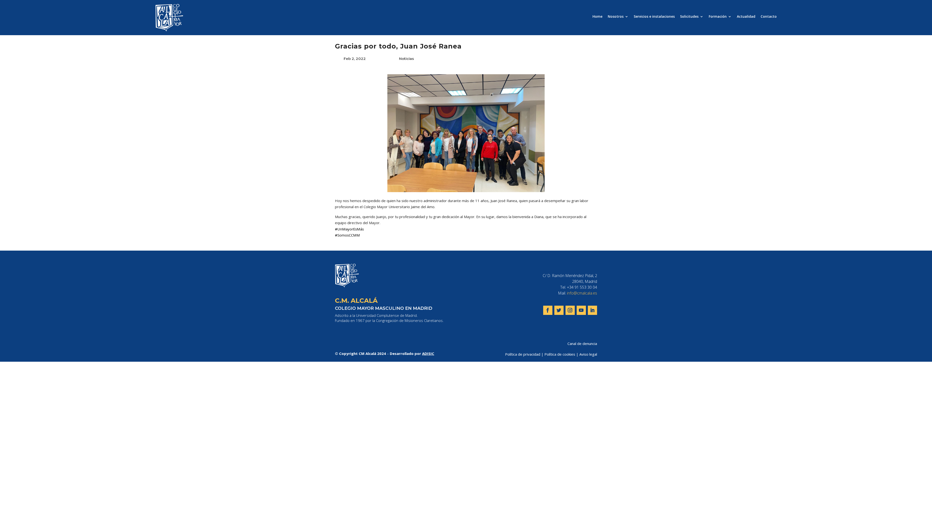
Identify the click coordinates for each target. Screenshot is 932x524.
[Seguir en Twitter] (559, 310)
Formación (718, 17)
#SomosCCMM (347, 235)
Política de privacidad (522, 354)
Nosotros (616, 17)
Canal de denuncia (582, 343)
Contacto (769, 17)
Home (597, 17)
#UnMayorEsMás (349, 229)
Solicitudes (689, 17)
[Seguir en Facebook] (547, 310)
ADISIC (428, 353)
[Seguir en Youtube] (581, 310)
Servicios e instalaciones (654, 17)
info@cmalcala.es (582, 293)
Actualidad (746, 17)
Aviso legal (588, 354)
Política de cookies (559, 354)
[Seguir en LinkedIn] (592, 310)
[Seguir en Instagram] (570, 310)
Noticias (406, 58)
